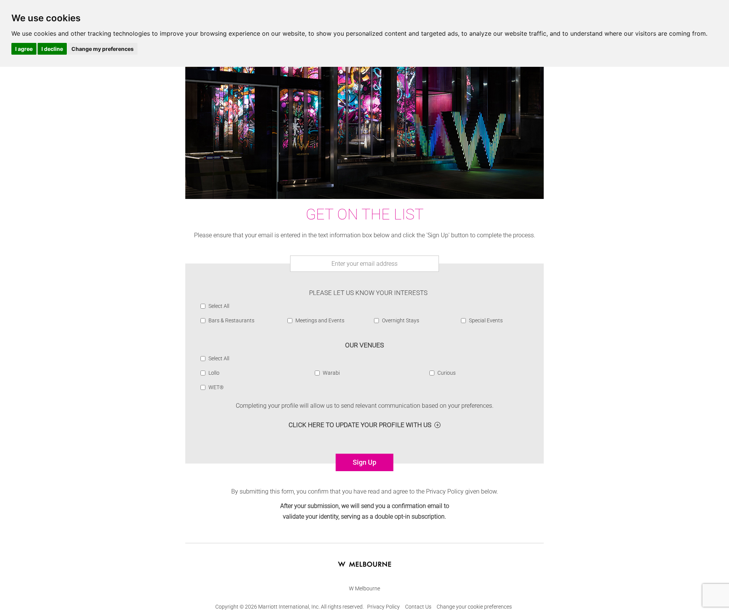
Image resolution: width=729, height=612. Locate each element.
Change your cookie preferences (474, 607)
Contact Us (418, 607)
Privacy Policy (383, 607)
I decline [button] (52, 49)
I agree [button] (24, 49)
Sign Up (364, 462)
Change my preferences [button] (102, 49)
